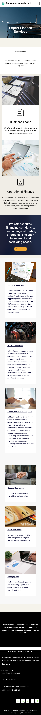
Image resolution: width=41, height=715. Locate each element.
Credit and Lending (14, 530)
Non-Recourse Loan (15, 346)
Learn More (20, 249)
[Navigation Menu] (37, 3)
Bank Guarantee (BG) (15, 285)
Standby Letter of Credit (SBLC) (19, 412)
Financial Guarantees (15, 488)
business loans (28, 128)
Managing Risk (13, 577)
